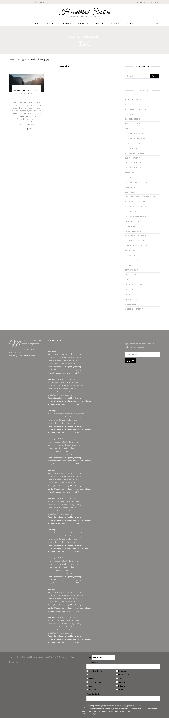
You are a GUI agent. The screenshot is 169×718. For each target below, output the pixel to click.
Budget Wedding (132, 119)
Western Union (95, 682)
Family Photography (133, 163)
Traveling (129, 289)
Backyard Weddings (134, 114)
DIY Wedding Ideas (133, 143)
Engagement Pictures (134, 153)
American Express (96, 671)
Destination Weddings (135, 138)
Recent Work (114, 23)
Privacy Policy (91, 714)
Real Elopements (132, 250)
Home (37, 23)
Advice (128, 104)
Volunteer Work (132, 299)
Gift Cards (123, 682)
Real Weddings (131, 255)
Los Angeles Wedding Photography (140, 197)
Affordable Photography (136, 109)
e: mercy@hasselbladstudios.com (22, 356)
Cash (91, 686)
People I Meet (130, 226)
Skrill (120, 689)
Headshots (130, 187)
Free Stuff (129, 173)
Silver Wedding (131, 275)
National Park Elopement (136, 216)
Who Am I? (50, 23)
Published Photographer (136, 246)
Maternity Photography (135, 207)
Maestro (92, 675)
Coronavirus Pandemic (135, 124)
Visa (120, 678)
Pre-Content (92, 662)
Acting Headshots (133, 99)
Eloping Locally (132, 148)
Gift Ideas (129, 177)
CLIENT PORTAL (139, 2)
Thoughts (129, 280)
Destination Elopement (135, 134)
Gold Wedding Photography (137, 182)
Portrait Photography (135, 241)
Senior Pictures (131, 265)
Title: (88, 657)
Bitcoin (121, 686)
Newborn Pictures (133, 221)
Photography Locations (135, 236)
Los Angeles (130, 192)
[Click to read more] (26, 131)
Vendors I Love (83, 23)
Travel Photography (134, 285)
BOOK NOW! (153, 2)
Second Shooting (132, 260)
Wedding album (132, 304)
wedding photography (135, 309)
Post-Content (92, 694)
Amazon (92, 689)
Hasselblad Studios (84, 12)
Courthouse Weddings (135, 129)
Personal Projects (133, 231)
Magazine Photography (135, 202)
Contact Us (130, 23)
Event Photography (133, 158)
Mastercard (123, 675)
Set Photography (132, 270)
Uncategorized (132, 294)
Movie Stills (99, 23)
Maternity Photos (132, 211)
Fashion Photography (134, 168)
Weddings (65, 23)
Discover (122, 671)
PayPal (92, 678)
